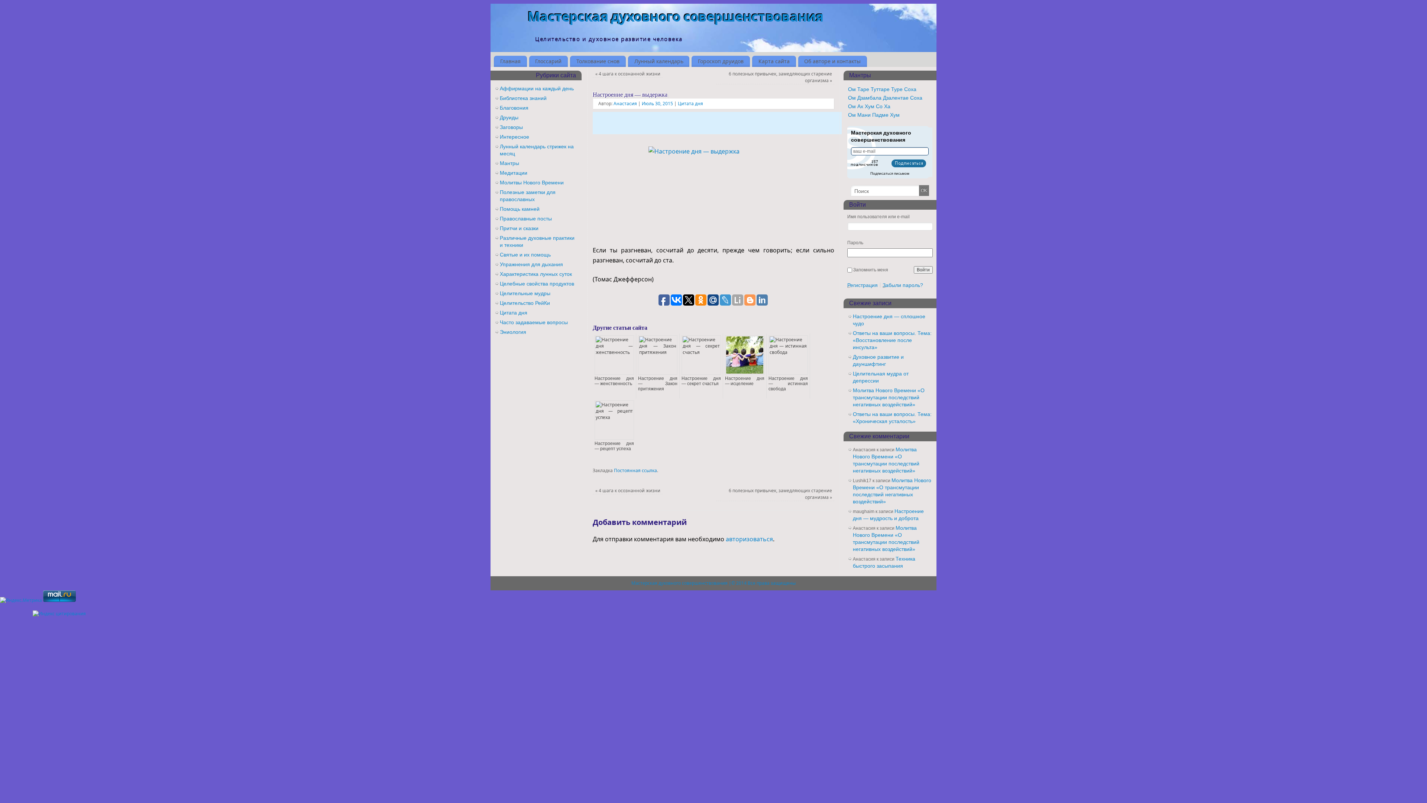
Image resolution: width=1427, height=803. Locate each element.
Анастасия (625, 103)
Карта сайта (774, 61)
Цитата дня (690, 103)
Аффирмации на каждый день (537, 88)
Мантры (509, 163)
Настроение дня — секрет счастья (701, 381)
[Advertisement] (717, 123)
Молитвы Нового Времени (532, 183)
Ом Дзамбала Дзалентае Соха (885, 98)
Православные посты (526, 219)
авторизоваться (749, 539)
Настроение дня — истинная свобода (788, 383)
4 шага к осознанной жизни (627, 74)
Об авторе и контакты (832, 61)
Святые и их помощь (525, 255)
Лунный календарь (658, 61)
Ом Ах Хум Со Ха (869, 106)
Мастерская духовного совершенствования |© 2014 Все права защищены (713, 583)
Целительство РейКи (525, 303)
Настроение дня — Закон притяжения (657, 383)
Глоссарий (548, 61)
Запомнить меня (870, 269)
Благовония (514, 108)
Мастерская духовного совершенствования (675, 16)
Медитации (513, 173)
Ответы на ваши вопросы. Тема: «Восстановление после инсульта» (892, 340)
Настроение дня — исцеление (744, 381)
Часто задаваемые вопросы (534, 322)
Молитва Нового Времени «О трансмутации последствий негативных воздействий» (889, 397)
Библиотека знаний (523, 98)
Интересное (514, 137)
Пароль (855, 242)
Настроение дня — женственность (614, 381)
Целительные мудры (525, 293)
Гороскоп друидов (721, 61)
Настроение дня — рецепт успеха (614, 446)
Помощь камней (520, 209)
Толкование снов (597, 61)
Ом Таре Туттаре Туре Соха (882, 89)
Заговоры (511, 127)
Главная (510, 61)
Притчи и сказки (519, 228)
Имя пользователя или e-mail (878, 216)
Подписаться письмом (889, 173)
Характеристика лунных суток (536, 274)
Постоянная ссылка (635, 470)
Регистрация (862, 285)
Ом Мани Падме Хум (874, 115)
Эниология (513, 332)
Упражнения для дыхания (531, 264)
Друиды (509, 117)
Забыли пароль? (903, 285)
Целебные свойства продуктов (537, 284)
